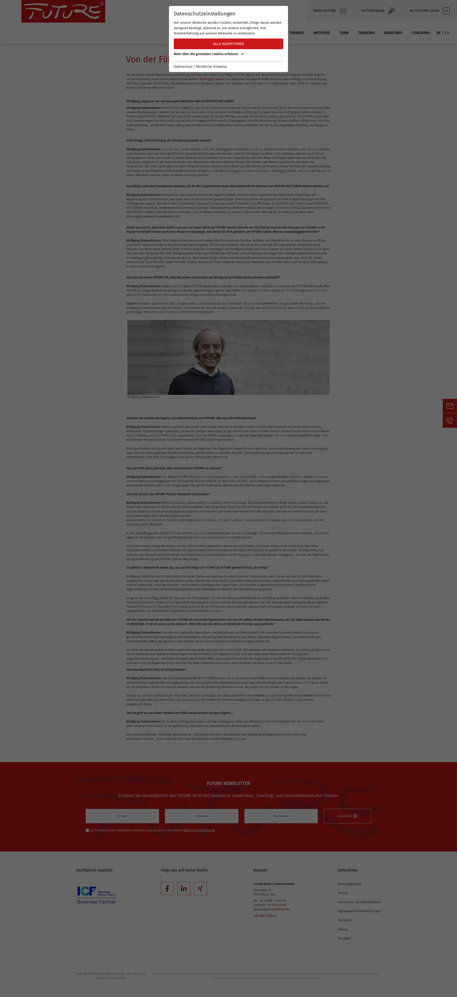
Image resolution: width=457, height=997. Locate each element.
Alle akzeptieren (228, 44)
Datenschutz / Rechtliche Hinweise (200, 67)
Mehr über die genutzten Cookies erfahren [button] (206, 54)
